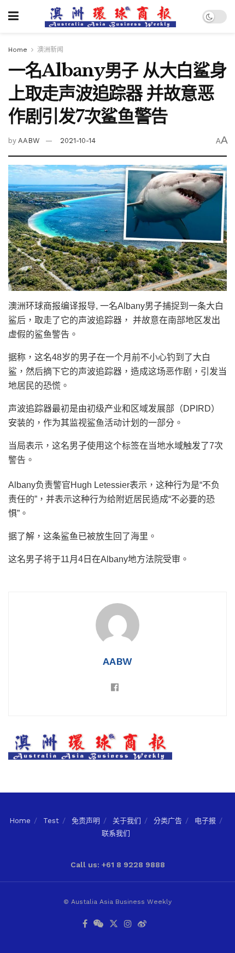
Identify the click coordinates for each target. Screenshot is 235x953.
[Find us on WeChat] (98, 924)
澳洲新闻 (50, 49)
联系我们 (116, 833)
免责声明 (86, 821)
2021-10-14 (78, 140)
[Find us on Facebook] (85, 924)
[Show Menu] (13, 16)
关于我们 (127, 821)
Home (17, 49)
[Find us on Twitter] (113, 924)
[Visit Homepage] (110, 16)
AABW (29, 140)
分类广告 (168, 821)
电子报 (205, 821)
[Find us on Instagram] (128, 924)
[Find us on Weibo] (142, 924)
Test (51, 821)
